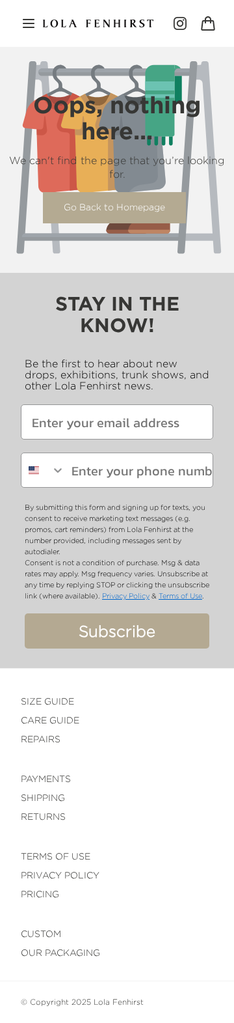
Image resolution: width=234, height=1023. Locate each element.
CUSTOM (41, 933)
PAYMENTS (46, 778)
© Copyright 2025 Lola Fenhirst (82, 1002)
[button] (28, 23)
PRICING (40, 894)
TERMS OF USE (55, 856)
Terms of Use (180, 596)
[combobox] (43, 470)
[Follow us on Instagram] (180, 23)
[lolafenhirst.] (98, 23)
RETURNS (43, 816)
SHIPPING (43, 797)
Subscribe (117, 631)
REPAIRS (40, 739)
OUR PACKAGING (60, 952)
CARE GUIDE (50, 720)
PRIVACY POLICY (60, 875)
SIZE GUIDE (47, 701)
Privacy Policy (126, 596)
